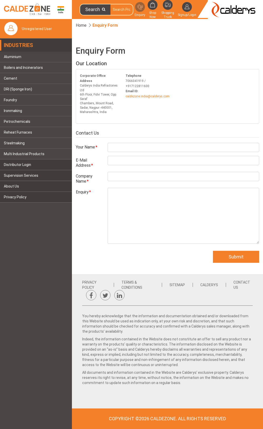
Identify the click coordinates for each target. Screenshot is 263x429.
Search (93, 9)
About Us (11, 186)
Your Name (85, 147)
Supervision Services (21, 175)
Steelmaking (14, 143)
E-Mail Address (83, 163)
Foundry (10, 100)
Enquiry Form (105, 25)
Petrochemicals (17, 121)
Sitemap (177, 285)
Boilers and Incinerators (23, 68)
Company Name (84, 179)
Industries (18, 45)
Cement (10, 78)
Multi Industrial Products (24, 154)
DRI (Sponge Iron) (18, 89)
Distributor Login (17, 165)
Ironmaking (13, 111)
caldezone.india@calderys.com (148, 96)
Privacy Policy (15, 197)
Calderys (209, 285)
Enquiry (82, 192)
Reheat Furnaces (18, 132)
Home (81, 25)
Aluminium (12, 57)
